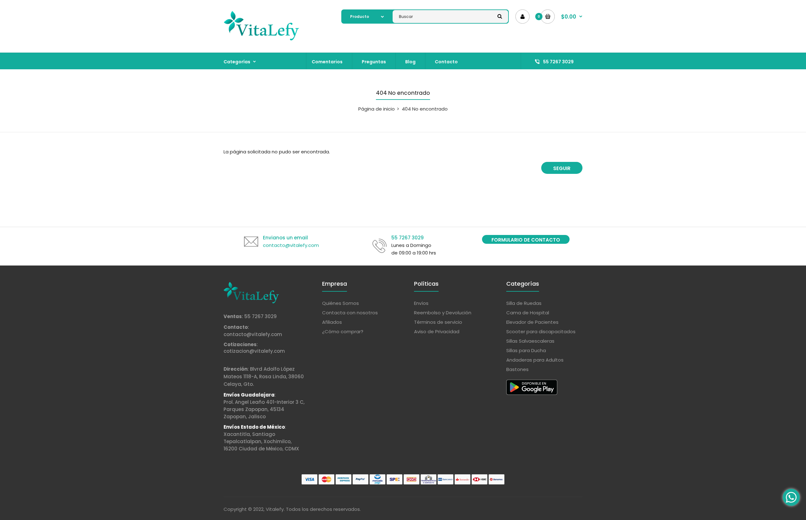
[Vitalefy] (261, 39)
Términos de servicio (438, 322)
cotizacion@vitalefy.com (254, 351)
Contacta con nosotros (350, 312)
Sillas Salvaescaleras (530, 341)
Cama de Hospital (527, 312)
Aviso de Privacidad (436, 331)
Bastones (517, 369)
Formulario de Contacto (525, 240)
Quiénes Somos (340, 303)
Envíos (421, 303)
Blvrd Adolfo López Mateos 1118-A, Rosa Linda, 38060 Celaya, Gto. (264, 376)
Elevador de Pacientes (532, 322)
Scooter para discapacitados (541, 331)
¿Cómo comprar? (342, 331)
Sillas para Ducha (526, 350)
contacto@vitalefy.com (253, 334)
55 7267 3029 (260, 316)
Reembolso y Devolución (442, 312)
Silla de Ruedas (524, 303)
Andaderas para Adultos (535, 360)
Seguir (561, 168)
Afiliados (332, 322)
